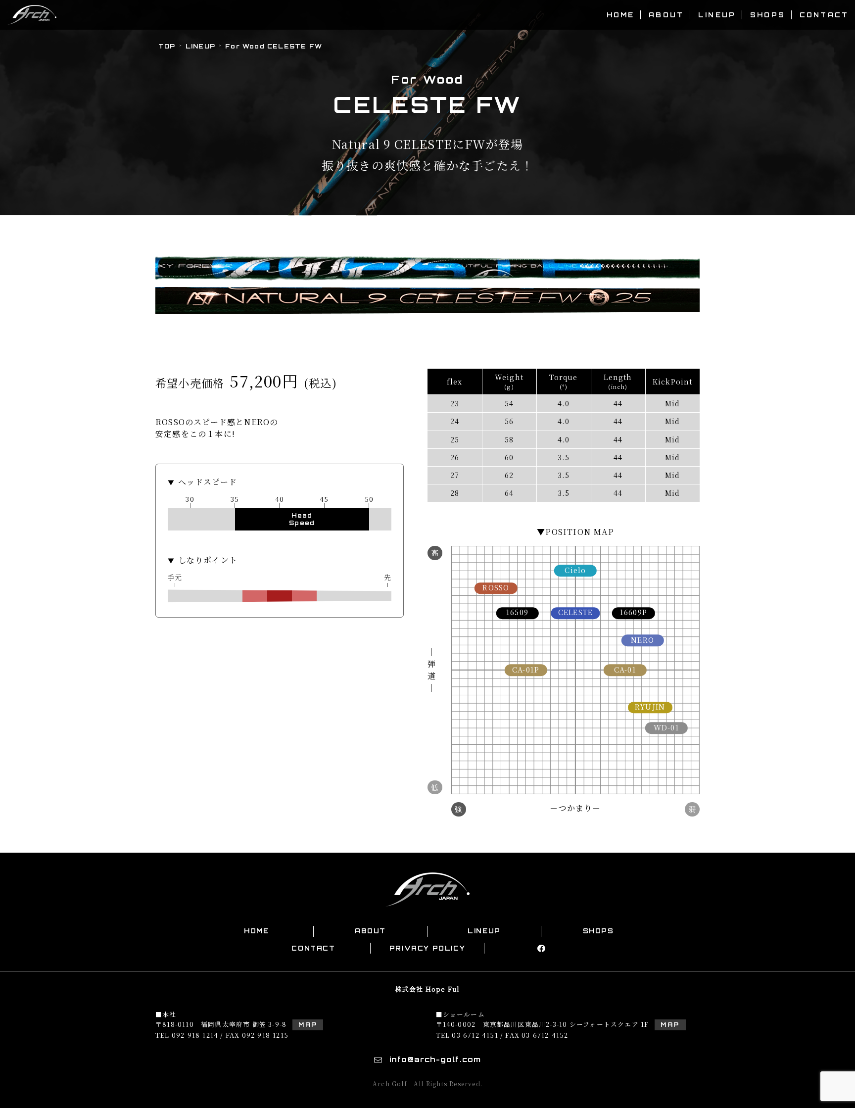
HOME (621, 15)
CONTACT (824, 15)
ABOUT (666, 15)
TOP (167, 46)
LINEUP (717, 15)
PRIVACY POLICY (427, 948)
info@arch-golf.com (435, 1059)
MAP (307, 1024)
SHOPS (767, 15)
